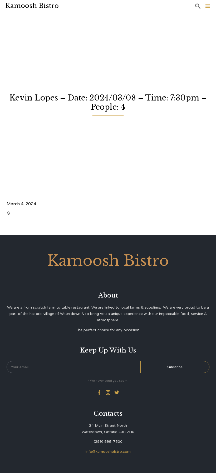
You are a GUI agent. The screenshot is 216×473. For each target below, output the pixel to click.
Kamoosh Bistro (32, 5)
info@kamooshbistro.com (108, 451)
